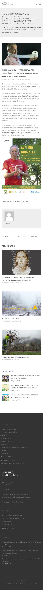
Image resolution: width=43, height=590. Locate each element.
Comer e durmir (8, 528)
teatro (17, 202)
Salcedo (25, 202)
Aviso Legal (5, 502)
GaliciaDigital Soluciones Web (29, 583)
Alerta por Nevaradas (10, 319)
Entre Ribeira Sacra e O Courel (13, 518)
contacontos (7, 202)
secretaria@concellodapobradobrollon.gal (16, 497)
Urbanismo (4, 454)
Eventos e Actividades (19, 447)
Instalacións (6, 447)
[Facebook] (25, 581)
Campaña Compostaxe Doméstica (12, 463)
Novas (10, 27)
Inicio (4, 27)
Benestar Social (6, 441)
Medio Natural (6, 457)
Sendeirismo (6, 522)
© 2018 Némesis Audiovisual (13, 583)
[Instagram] (21, 581)
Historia (4, 432)
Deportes (4, 450)
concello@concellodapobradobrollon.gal (15, 494)
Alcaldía (3, 435)
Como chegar (7, 525)
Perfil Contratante (7, 460)
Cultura (27, 79)
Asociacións (12, 432)
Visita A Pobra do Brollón (12, 515)
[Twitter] (18, 581)
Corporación (5, 438)
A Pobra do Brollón (8, 429)
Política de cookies (17, 502)
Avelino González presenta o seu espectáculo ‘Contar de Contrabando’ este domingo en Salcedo (20, 73)
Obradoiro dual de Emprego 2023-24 (16, 357)
